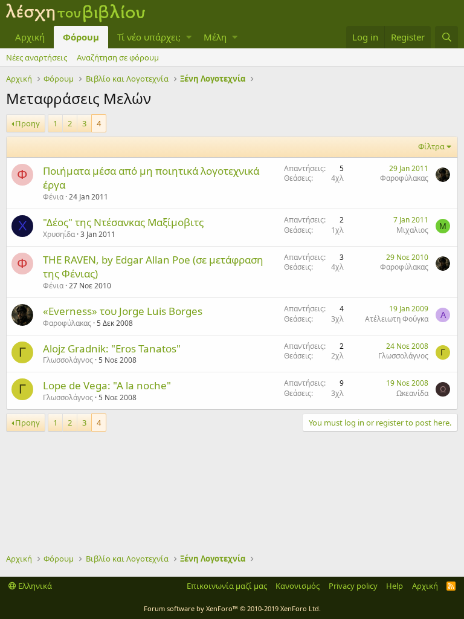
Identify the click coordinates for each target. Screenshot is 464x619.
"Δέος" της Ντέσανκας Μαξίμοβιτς (123, 222)
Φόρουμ (81, 37)
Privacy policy (353, 585)
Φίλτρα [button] (431, 146)
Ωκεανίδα (412, 393)
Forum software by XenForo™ (232, 608)
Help (394, 585)
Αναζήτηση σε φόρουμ (118, 57)
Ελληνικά (34, 585)
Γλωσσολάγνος (68, 360)
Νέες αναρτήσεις (36, 57)
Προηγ (27, 123)
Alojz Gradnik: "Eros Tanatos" (112, 348)
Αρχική (30, 37)
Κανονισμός (298, 585)
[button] (189, 37)
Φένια (53, 197)
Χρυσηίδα (59, 234)
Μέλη (215, 37)
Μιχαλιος (412, 230)
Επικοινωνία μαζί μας (227, 585)
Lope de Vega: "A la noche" (107, 385)
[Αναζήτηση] (446, 37)
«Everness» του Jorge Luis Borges (122, 311)
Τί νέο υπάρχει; (149, 37)
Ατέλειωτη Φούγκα (396, 319)
